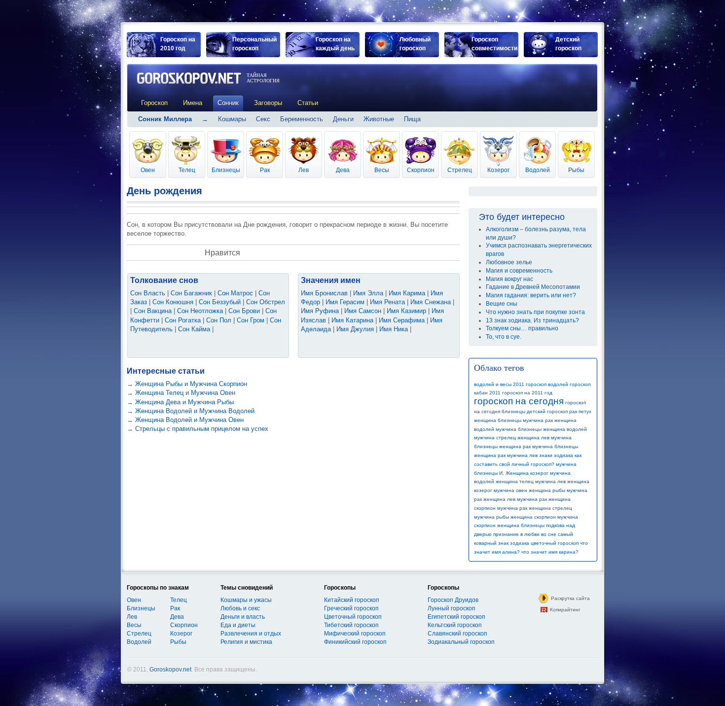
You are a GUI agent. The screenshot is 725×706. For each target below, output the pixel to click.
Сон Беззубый (220, 302)
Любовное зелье (509, 262)
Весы (381, 170)
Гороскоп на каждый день (335, 44)
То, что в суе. (503, 336)
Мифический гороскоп (355, 633)
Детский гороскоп (568, 44)
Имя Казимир (406, 311)
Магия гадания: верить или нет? (531, 295)
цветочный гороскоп (555, 543)
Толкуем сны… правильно (522, 328)
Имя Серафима (402, 320)
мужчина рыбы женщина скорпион (515, 517)
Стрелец (459, 170)
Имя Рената (387, 302)
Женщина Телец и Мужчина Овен (185, 392)
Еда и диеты (237, 625)
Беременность (301, 119)
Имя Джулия (355, 329)
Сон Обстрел (265, 302)
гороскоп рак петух (569, 411)
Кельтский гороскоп (455, 625)
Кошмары (232, 119)
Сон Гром (250, 320)
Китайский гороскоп (351, 600)
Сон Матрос (235, 293)
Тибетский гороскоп (351, 625)
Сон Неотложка (200, 311)
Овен (148, 170)
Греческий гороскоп (351, 608)
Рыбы (576, 170)
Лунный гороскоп (451, 608)
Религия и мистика (246, 641)
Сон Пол (218, 320)
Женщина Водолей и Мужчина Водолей (194, 411)
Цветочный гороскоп (353, 616)
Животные (378, 119)
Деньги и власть (242, 616)
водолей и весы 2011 (499, 384)
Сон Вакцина (153, 311)
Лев (303, 170)
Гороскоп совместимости (494, 44)
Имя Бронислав (324, 293)
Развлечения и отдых (250, 633)
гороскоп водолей (547, 384)
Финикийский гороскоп (355, 641)
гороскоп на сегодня (519, 401)
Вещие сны (501, 303)
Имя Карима (407, 293)
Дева (343, 170)
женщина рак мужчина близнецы (538, 446)
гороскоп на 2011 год (527, 392)
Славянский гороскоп (457, 633)
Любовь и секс (240, 608)
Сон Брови (244, 311)
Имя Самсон (362, 311)
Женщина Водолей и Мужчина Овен (189, 420)
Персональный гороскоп (254, 44)
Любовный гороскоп (415, 44)
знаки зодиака (556, 455)
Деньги (343, 119)
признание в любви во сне (524, 534)
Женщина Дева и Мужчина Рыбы (184, 402)
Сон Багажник (191, 293)
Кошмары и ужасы (246, 600)
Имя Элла (368, 293)
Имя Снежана (430, 302)
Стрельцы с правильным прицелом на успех (201, 428)
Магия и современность (519, 270)
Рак (265, 170)
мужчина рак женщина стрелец (534, 508)
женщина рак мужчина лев (506, 455)
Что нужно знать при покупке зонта (535, 312)
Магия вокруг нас (509, 279)
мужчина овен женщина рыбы (529, 490)
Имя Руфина (320, 311)
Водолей (537, 170)
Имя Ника (393, 329)
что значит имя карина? (550, 552)
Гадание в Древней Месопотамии (533, 286)
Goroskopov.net (170, 669)
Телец (187, 170)
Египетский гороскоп (456, 616)
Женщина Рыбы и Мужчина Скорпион (191, 384)
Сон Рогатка (183, 320)
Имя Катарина (352, 320)
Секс (263, 119)
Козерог (498, 170)
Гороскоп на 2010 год (177, 44)
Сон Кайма (194, 329)
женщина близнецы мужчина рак (513, 420)
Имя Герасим (345, 302)
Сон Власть (147, 293)
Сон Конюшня (172, 302)
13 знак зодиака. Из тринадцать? (532, 320)
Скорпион (421, 170)
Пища (412, 119)
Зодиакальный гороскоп (461, 641)
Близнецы (226, 170)
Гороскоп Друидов (453, 600)
